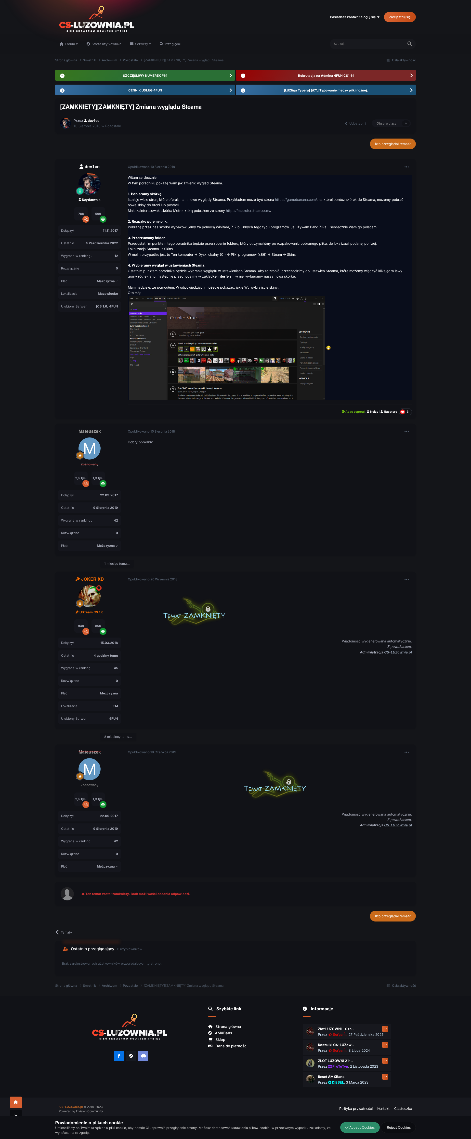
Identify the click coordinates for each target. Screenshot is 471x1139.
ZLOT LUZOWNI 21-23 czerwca (336, 1061)
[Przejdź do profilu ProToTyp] (310, 1063)
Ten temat (390, 44)
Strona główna (227, 1026)
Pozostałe (113, 126)
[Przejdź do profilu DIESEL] (310, 1079)
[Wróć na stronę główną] (16, 1102)
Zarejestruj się (400, 17)
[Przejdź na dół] (16, 1116)
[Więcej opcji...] (407, 167)
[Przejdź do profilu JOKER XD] (89, 596)
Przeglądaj (172, 44)
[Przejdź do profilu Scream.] (310, 1031)
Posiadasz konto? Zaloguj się (353, 17)
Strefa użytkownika (106, 44)
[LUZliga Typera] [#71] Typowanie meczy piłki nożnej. (326, 90)
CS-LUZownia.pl (398, 652)
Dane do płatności (231, 1046)
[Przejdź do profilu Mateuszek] (89, 448)
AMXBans (223, 1033)
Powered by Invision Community (81, 1111)
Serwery (141, 44)
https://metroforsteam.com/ (248, 210)
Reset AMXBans (331, 1077)
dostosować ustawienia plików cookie (241, 1128)
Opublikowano (151, 167)
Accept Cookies (361, 1127)
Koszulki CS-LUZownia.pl (336, 1045)
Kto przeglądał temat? (393, 144)
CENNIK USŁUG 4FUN (145, 90)
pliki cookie (117, 1128)
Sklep (219, 1039)
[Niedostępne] (227, 347)
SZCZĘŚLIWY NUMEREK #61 (145, 75)
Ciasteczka (403, 1108)
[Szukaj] (410, 44)
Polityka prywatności (356, 1108)
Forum (70, 44)
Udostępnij (356, 123)
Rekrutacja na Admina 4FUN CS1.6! (326, 75)
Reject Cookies (398, 1127)
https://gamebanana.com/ (296, 199)
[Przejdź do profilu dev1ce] (65, 123)
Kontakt (383, 1108)
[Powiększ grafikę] (189, 610)
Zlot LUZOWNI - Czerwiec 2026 (336, 1029)
